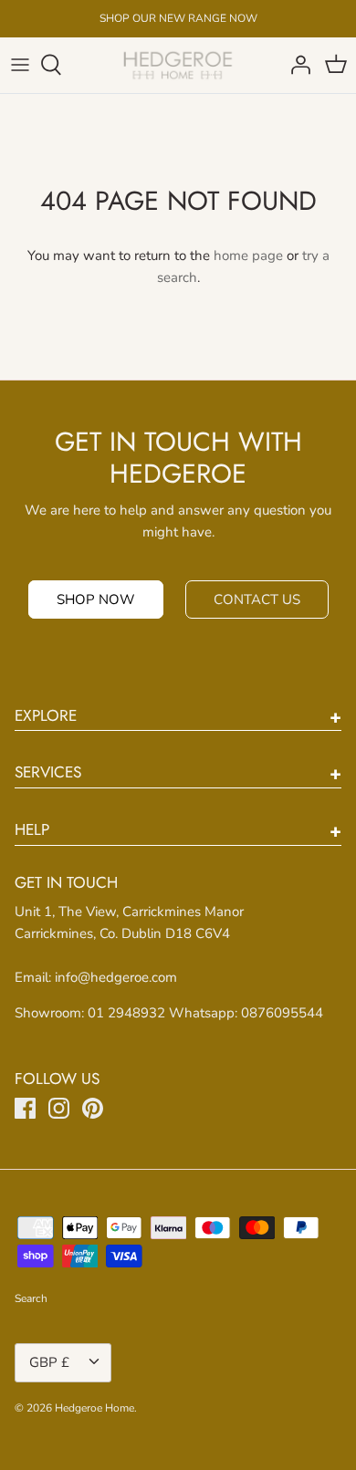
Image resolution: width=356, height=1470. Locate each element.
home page (248, 255)
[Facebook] (25, 1108)
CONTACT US (257, 599)
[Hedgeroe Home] (178, 65)
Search (31, 1298)
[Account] (296, 65)
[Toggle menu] (20, 65)
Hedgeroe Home (94, 1408)
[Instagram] (58, 1108)
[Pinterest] (92, 1108)
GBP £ (49, 1362)
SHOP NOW (96, 599)
